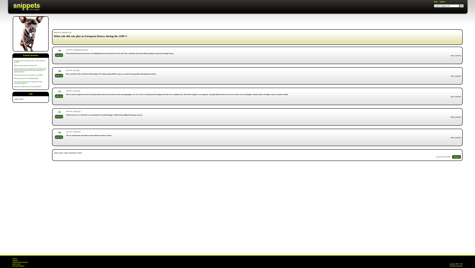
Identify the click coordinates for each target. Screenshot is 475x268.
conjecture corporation (456, 266)
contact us (15, 260)
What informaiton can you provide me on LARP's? (28, 75)
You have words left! (443, 157)
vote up (59, 55)
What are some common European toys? (25, 65)
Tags (31, 94)
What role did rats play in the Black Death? (26, 78)
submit (456, 157)
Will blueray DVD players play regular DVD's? (27, 86)
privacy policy (16, 264)
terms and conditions (18, 266)
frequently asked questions (20, 262)
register (442, 1)
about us (14, 258)
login (436, 1)
